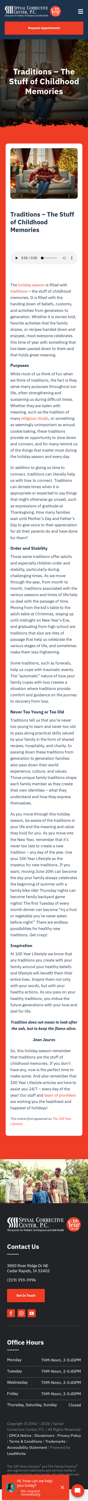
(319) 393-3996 (21, 1280)
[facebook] (11, 1313)
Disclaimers (44, 1435)
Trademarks (55, 1441)
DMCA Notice (20, 1435)
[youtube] (32, 1313)
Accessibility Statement (27, 1447)
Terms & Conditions (25, 1441)
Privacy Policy (69, 1435)
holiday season (31, 285)
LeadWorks (16, 1453)
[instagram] (21, 1313)
